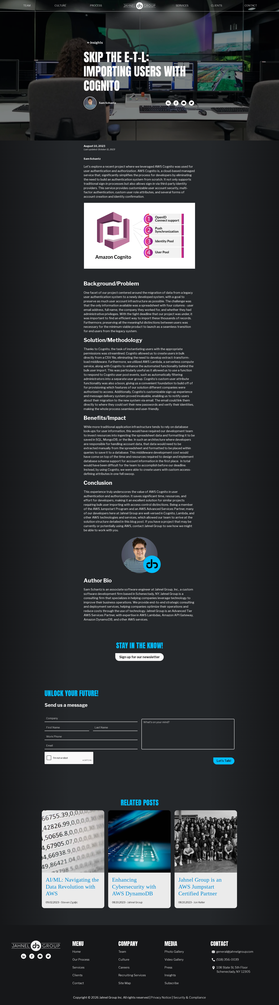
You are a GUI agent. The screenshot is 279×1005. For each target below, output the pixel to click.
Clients (216, 5)
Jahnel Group (135, 902)
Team (27, 5)
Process (96, 5)
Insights (96, 43)
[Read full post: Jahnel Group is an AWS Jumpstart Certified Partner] (206, 841)
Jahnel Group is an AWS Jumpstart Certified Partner (200, 887)
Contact (251, 5)
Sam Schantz (107, 102)
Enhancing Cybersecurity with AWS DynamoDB (134, 887)
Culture (60, 5)
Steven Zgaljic (69, 902)
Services (182, 5)
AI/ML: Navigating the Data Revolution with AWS (72, 887)
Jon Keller (199, 902)
